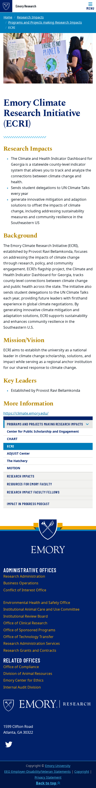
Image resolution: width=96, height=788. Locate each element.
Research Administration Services (31, 643)
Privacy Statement (48, 777)
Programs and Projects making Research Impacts (45, 22)
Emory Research (26, 6)
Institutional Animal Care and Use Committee (41, 609)
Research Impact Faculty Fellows (33, 492)
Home (8, 17)
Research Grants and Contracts (29, 650)
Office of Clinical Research (25, 623)
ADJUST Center (18, 453)
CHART (12, 439)
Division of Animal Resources (27, 673)
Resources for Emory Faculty (29, 484)
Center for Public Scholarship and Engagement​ (43, 431)
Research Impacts (30, 17)
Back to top (46, 783)
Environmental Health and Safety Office (36, 602)
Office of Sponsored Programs (29, 630)
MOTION (13, 468)
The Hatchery (17, 461)
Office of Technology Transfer (28, 637)
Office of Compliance (21, 667)
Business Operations (20, 583)
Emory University (57, 766)
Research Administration (24, 576)
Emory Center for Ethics (23, 680)
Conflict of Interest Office (24, 590)
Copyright (81, 771)
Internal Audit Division (22, 687)
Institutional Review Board (25, 616)
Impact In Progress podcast (28, 504)
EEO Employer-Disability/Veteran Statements (37, 771)
